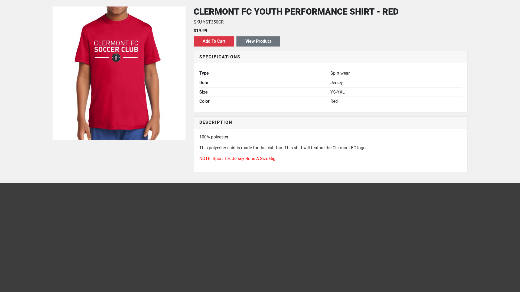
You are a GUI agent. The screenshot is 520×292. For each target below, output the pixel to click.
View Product (258, 41)
